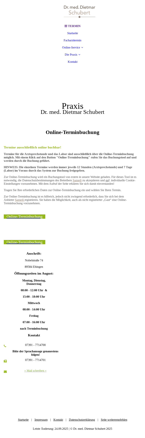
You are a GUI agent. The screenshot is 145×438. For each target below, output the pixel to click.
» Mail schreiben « (35, 370)
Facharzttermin (72, 40)
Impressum (41, 419)
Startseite (72, 33)
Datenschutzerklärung (82, 419)
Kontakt (72, 61)
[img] (72, 11)
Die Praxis (71, 54)
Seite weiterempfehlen (114, 419)
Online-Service (71, 47)
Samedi (77, 180)
